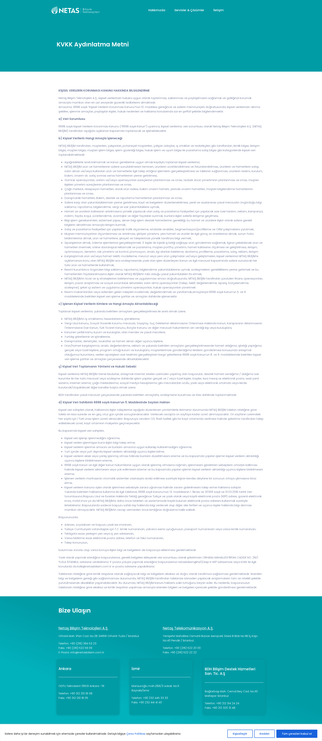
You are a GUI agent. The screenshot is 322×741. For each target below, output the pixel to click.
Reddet (264, 734)
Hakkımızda (157, 10)
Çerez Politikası (136, 734)
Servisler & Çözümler (189, 10)
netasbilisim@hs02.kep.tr (195, 562)
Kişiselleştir (240, 734)
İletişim (219, 10)
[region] (161, 732)
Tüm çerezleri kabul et (297, 734)
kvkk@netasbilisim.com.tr (94, 566)
